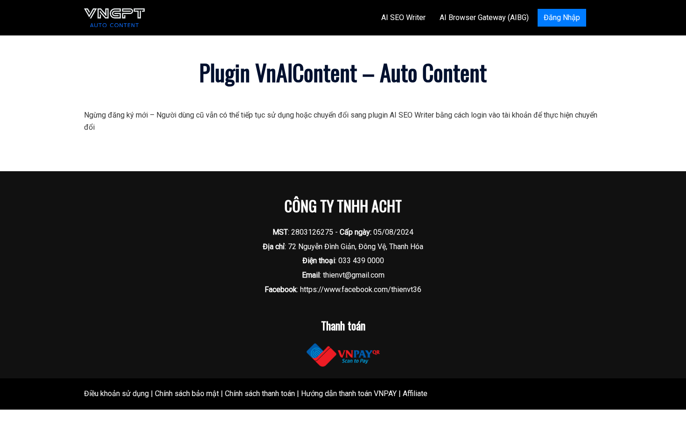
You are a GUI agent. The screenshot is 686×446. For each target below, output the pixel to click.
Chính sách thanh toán (260, 393)
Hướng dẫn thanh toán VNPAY (349, 393)
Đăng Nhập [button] (562, 17)
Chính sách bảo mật (187, 393)
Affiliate (415, 393)
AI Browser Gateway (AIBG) (484, 17)
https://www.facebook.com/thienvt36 (360, 289)
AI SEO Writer (403, 17)
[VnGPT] (114, 17)
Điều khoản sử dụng (116, 393)
